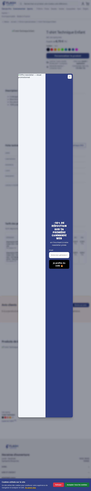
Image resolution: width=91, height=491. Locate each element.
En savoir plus (30, 488)
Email (51, 250)
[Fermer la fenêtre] (70, 77)
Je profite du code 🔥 (59, 264)
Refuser (58, 485)
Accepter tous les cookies (77, 485)
